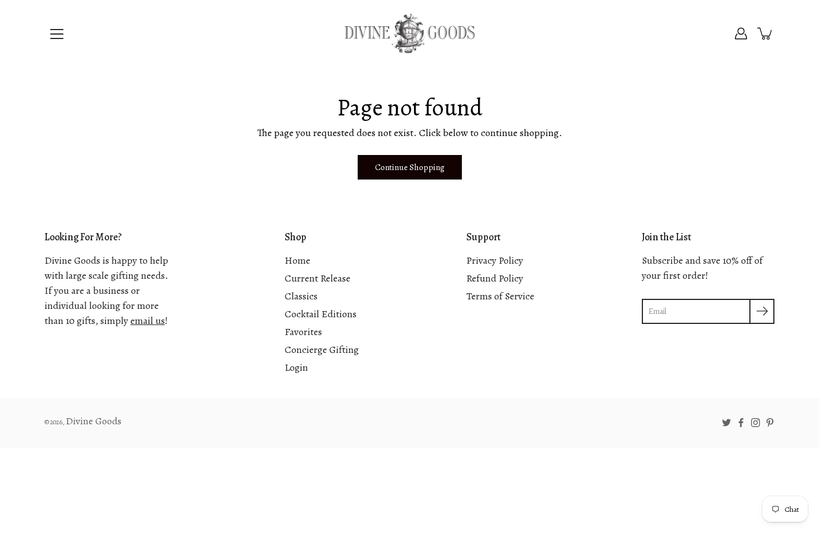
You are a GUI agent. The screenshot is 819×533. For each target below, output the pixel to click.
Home (297, 260)
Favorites (303, 331)
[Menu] (57, 34)
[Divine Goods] (409, 33)
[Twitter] (726, 422)
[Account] (741, 33)
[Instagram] (755, 422)
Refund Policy (494, 278)
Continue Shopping (410, 167)
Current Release (317, 278)
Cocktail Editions (321, 314)
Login (296, 367)
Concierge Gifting (322, 349)
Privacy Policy (494, 260)
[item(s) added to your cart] (765, 33)
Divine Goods (93, 421)
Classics (301, 296)
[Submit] (761, 311)
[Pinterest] (770, 422)
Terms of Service (500, 296)
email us (147, 320)
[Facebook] (741, 422)
